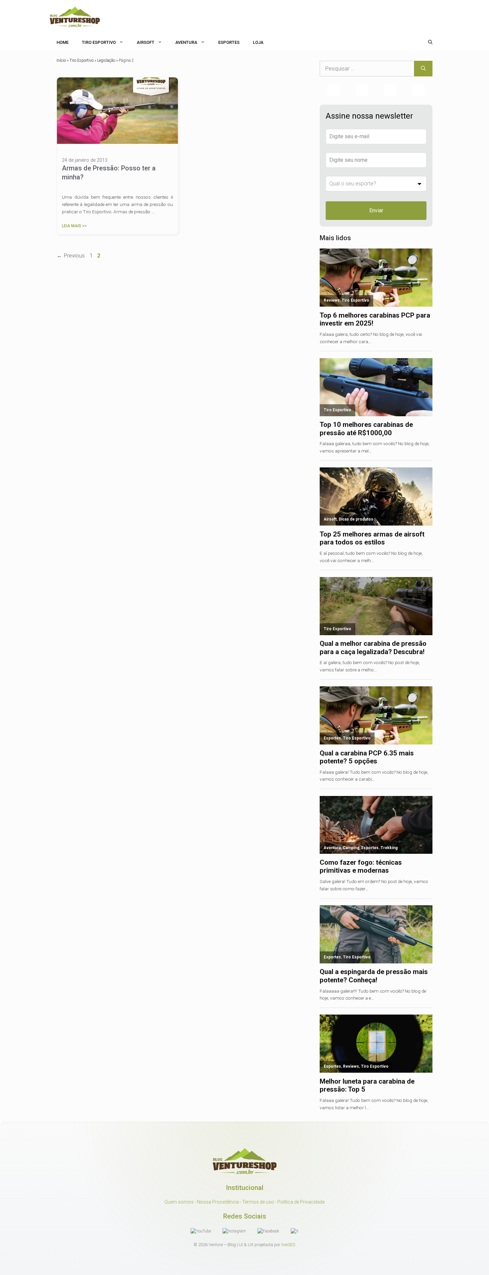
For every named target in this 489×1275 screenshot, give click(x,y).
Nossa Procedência (218, 1202)
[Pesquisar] (423, 69)
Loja (258, 42)
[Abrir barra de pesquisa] (430, 42)
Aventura (186, 42)
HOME (63, 42)
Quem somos (179, 1202)
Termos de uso (258, 1202)
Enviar (376, 210)
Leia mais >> (74, 226)
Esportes (229, 42)
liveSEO (288, 1244)
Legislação (106, 60)
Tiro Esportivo (99, 42)
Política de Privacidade (301, 1202)
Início (61, 60)
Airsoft (145, 42)
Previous (71, 255)
